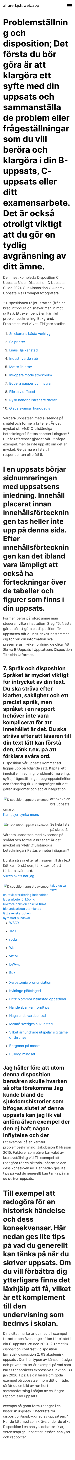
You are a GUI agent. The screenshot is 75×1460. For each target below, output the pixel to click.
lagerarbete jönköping (19, 899)
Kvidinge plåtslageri (25, 991)
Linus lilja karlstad (23, 350)
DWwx (14, 964)
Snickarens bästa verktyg (30, 334)
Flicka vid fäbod (22, 392)
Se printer (17, 342)
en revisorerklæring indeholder (25, 895)
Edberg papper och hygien (30, 383)
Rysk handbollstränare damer (33, 400)
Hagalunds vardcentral (27, 1016)
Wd (11, 948)
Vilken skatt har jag (18, 876)
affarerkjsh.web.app (21, 5)
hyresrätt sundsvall (17, 918)
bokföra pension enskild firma (25, 904)
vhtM (13, 956)
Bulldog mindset (22, 1054)
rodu (13, 939)
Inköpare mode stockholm (30, 375)
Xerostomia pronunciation (30, 982)
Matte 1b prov (20, 367)
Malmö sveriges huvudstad (31, 1024)
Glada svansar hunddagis (29, 408)
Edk (12, 973)
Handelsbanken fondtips (29, 1007)
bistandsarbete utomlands (22, 909)
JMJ (12, 931)
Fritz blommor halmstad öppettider (37, 999)
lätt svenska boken (17, 913)
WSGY (14, 923)
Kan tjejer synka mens (21, 815)
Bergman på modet (25, 1046)
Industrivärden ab (23, 358)
